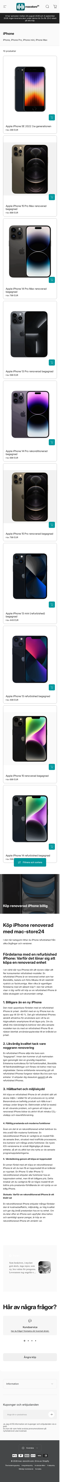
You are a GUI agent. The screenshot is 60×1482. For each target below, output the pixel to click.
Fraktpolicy (50, 1458)
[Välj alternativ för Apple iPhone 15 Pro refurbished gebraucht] (52, 525)
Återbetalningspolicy (11, 1458)
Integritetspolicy (26, 1458)
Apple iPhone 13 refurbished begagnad (28, 696)
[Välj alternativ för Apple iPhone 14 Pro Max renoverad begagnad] (52, 280)
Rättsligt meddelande (25, 1462)
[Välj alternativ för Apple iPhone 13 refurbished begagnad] (52, 687)
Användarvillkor (38, 1458)
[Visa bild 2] (28, 1341)
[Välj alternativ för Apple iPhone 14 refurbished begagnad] (52, 847)
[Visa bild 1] (24, 1341)
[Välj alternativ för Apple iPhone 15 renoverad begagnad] (52, 767)
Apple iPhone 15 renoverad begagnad (27, 775)
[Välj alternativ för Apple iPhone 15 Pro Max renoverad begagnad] (52, 197)
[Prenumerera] (49, 1407)
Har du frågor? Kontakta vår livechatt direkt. (30, 1331)
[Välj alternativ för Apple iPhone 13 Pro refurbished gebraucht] (52, 363)
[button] (13, 1276)
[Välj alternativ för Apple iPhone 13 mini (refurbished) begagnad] (52, 605)
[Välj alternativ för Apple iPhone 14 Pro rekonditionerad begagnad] (52, 442)
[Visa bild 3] (32, 1341)
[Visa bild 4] (35, 1341)
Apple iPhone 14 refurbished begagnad (28, 855)
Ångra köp (30, 1357)
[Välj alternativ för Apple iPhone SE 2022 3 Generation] (52, 117)
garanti (41, 1077)
